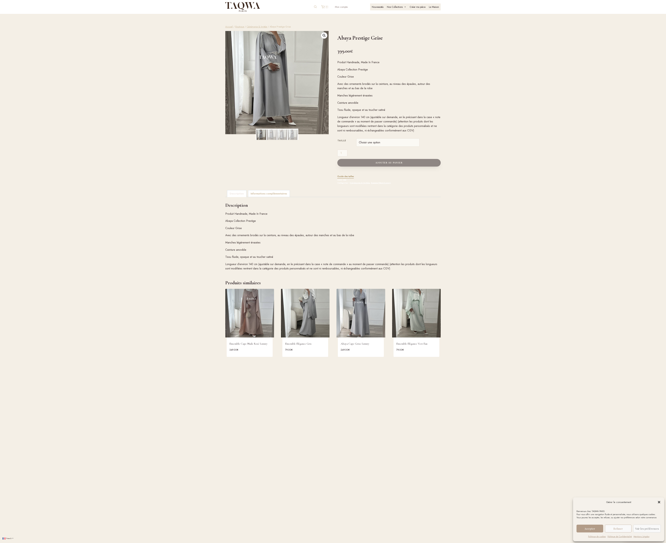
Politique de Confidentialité (620, 536)
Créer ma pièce (417, 7)
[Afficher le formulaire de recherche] (315, 7)
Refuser (618, 528)
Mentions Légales (641, 536)
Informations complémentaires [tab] (269, 193)
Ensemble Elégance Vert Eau (411, 343)
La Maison (434, 7)
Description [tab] (237, 193)
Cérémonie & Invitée (360, 182)
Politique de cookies (597, 536)
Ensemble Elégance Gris (298, 343)
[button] (659, 502)
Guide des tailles (345, 176)
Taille (342, 140)
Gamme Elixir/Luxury (381, 182)
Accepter (589, 528)
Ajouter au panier (389, 163)
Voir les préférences (647, 528)
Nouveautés (377, 7)
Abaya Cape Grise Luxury (355, 343)
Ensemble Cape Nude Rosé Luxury (248, 343)
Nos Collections (395, 7)
